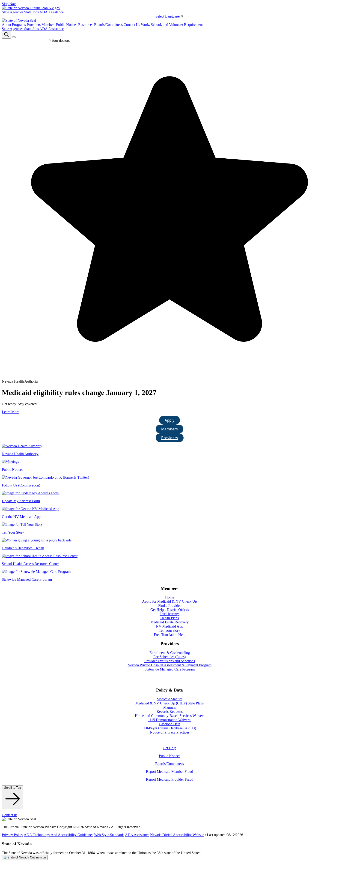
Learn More (10, 412)
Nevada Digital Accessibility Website (177, 835)
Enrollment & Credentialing (169, 653)
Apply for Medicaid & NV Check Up (169, 601)
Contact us (9, 815)
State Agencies (13, 12)
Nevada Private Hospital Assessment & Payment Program (169, 665)
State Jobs (31, 12)
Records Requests (170, 711)
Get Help (169, 748)
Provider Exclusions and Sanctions (169, 661)
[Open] (14, 37)
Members (48, 25)
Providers (34, 25)
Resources (85, 25)
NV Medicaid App (169, 626)
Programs (19, 25)
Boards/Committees (108, 25)
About (6, 25)
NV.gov (54, 8)
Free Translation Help (169, 635)
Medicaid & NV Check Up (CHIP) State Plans (169, 703)
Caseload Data (169, 724)
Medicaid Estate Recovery (169, 622)
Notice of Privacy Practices (169, 732)
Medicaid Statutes (169, 699)
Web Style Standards (109, 835)
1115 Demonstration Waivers (169, 720)
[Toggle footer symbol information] (25, 857)
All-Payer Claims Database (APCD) (169, 728)
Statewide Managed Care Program (170, 669)
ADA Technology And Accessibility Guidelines (58, 835)
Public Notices (66, 25)
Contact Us (132, 25)
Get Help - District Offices (169, 610)
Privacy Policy (12, 835)
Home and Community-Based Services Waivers (169, 716)
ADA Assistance (51, 12)
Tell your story (169, 630)
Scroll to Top (12, 787)
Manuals (169, 707)
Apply (169, 420)
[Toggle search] (6, 35)
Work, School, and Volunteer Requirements (172, 25)
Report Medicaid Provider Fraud (169, 779)
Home (169, 597)
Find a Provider (169, 605)
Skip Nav (9, 4)
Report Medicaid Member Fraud (169, 771)
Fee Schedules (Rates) (169, 657)
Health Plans (169, 618)
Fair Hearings (169, 614)
